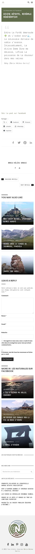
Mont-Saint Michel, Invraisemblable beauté (17, 220)
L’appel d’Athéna (11, 445)
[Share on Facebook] (13, 142)
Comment (4, 296)
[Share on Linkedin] (31, 142)
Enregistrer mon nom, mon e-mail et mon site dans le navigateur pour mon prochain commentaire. (16, 343)
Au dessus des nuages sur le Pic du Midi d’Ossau (16, 418)
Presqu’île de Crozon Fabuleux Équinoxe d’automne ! (16, 503)
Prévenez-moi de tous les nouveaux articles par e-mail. (16, 353)
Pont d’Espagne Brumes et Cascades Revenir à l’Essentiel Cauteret (17, 490)
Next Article (25, 185)
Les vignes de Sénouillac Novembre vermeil (17, 494)
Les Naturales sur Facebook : (12, 455)
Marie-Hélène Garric (17, 163)
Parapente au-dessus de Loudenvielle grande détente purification (15, 484)
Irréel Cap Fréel (11, 271)
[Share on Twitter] (19, 142)
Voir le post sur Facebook (13, 113)
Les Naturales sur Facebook (12, 10)
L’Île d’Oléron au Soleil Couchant (15, 393)
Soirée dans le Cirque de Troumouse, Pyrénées (15, 245)
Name (3, 316)
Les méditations (8, 215)
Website (4, 332)
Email (3, 324)
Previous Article (11, 179)
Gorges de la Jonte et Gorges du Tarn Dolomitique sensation (17, 498)
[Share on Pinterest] (25, 142)
